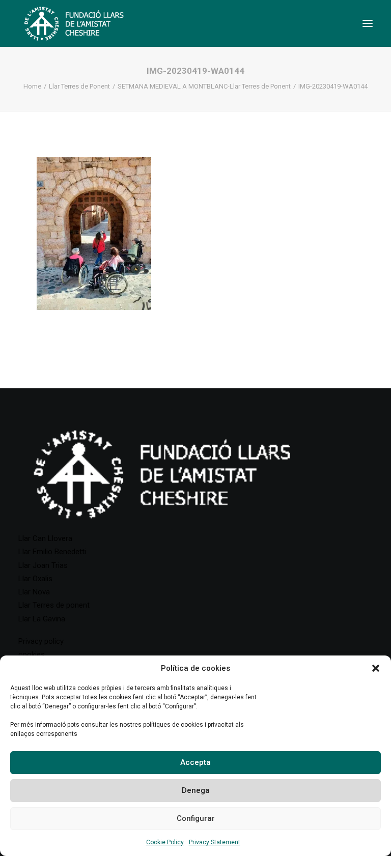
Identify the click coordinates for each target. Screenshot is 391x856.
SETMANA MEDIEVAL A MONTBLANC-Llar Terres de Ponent (204, 86)
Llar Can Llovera (45, 538)
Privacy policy (41, 641)
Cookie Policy (165, 842)
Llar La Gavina (41, 618)
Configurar (196, 818)
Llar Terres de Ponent (79, 86)
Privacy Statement (214, 842)
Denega (196, 790)
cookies (31, 654)
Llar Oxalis (35, 578)
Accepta (195, 762)
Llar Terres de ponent (54, 605)
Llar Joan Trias (43, 565)
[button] (376, 668)
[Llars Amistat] (73, 23)
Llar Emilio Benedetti (52, 551)
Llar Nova (34, 591)
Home (32, 86)
